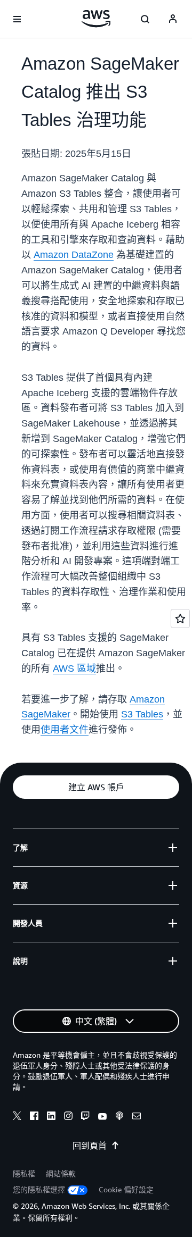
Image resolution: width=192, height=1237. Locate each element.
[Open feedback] (180, 618)
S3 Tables (142, 714)
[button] (96, 787)
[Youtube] (102, 1117)
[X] (17, 1117)
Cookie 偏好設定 (126, 1189)
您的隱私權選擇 (39, 1189)
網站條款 (61, 1173)
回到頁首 (90, 1145)
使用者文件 (65, 729)
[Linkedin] (51, 1117)
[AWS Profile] (172, 19)
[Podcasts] (119, 1117)
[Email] (136, 1117)
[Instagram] (68, 1117)
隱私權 (24, 1173)
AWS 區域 (74, 668)
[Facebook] (34, 1117)
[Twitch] (85, 1117)
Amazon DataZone (74, 254)
